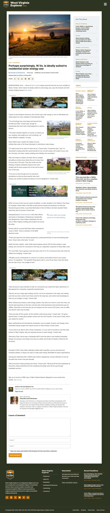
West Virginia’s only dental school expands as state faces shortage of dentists (84, 64)
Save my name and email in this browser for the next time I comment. (33, 451)
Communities (16, 62)
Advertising (46, 488)
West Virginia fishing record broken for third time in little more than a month (83, 40)
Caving (78, 71)
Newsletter (46, 482)
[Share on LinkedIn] (22, 78)
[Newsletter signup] (11, 389)
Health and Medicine (81, 59)
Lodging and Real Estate (92, 124)
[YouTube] (19, 497)
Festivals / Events (81, 91)
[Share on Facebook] (14, 78)
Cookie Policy (76, 510)
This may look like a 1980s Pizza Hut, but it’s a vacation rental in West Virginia (86, 179)
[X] (15, 497)
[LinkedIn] (28, 497)
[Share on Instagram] (25, 78)
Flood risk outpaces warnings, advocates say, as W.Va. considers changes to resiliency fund (86, 220)
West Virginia (35, 85)
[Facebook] (7, 497)
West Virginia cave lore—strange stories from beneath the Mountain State (84, 76)
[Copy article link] (32, 78)
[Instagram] (11, 497)
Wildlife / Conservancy (82, 47)
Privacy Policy (91, 510)
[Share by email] (29, 78)
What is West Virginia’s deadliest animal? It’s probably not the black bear (83, 52)
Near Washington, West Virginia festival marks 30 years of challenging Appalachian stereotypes (80, 98)
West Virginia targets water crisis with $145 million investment (92, 97)
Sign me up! (18, 380)
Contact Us (46, 491)
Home (10, 62)
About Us (46, 479)
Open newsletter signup (69, 482)
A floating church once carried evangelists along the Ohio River (80, 147)
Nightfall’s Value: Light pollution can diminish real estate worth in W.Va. (86, 189)
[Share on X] (18, 78)
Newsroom (46, 476)
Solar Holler (27, 90)
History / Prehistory (81, 23)
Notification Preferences (50, 485)
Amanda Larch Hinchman (17, 72)
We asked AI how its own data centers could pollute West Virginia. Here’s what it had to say (85, 209)
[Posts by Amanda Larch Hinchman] (14, 400)
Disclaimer (83, 510)
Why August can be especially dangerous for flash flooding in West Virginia (80, 130)
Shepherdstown (26, 214)
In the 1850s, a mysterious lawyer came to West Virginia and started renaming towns (84, 29)
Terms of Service (101, 510)
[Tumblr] (23, 497)
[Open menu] (105, 4)
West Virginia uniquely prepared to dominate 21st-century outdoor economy (86, 198)
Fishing (78, 35)
